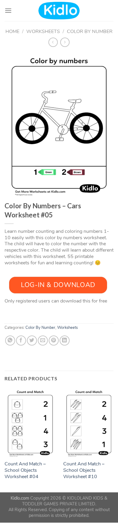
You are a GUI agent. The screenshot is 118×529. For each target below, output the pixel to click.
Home (12, 31)
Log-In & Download (58, 284)
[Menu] (8, 10)
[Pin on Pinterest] (54, 341)
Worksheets (43, 31)
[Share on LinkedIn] (65, 341)
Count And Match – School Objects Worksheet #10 (83, 470)
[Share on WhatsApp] (10, 341)
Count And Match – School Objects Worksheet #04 (25, 470)
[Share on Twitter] (32, 341)
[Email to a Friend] (43, 341)
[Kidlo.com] (59, 11)
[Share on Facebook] (21, 341)
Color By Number (90, 31)
